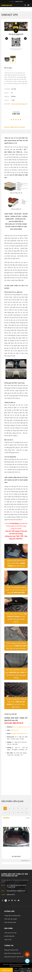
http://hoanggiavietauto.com (21, 727)
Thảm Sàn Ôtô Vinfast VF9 (19, 104)
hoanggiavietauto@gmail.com (16, 891)
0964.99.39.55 (14, 730)
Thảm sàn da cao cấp (10, 933)
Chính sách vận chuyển (10, 919)
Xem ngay (24, 860)
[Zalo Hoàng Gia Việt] (16, 37)
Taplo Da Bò (8, 939)
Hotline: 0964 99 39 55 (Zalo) (14, 127)
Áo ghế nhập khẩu (9, 936)
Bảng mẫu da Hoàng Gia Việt (12, 953)
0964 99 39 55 (11, 894)
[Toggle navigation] (22, 968)
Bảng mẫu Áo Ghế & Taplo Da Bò (13, 956)
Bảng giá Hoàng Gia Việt (11, 950)
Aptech (20, 966)
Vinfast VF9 (16, 9)
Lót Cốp (8, 9)
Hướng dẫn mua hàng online (12, 915)
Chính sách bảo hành (10, 922)
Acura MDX (16, 856)
